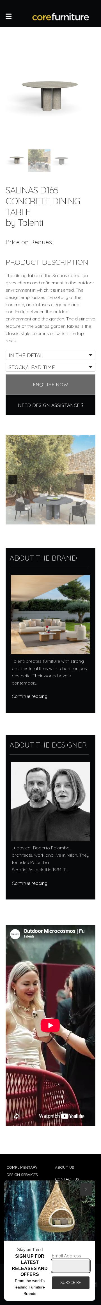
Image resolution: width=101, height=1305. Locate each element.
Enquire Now (50, 384)
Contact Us (67, 1179)
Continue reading (29, 696)
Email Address (66, 1256)
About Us (64, 1167)
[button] (12, 479)
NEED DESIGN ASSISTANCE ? (50, 405)
